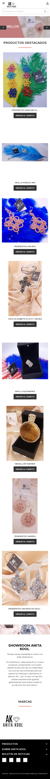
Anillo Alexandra (25, 391)
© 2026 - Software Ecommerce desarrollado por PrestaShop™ (25, 773)
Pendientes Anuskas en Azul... (25, 609)
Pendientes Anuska (25, 246)
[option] (25, 27)
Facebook (4, 760)
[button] (4, 27)
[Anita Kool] (13, 722)
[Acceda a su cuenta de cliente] (47, 3)
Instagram (25, 760)
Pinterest (18, 760)
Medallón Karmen (25, 464)
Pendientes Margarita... (25, 110)
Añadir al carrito (25, 115)
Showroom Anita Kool (25, 647)
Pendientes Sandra (25, 536)
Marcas (25, 701)
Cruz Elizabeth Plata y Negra (25, 319)
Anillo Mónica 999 (25, 182)
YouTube (11, 760)
